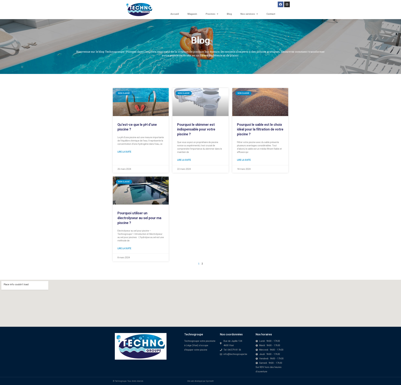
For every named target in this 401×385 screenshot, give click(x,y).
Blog (229, 14)
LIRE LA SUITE (124, 152)
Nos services (247, 14)
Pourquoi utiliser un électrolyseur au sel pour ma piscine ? (139, 218)
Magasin (192, 14)
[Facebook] (280, 4)
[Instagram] (287, 4)
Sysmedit (210, 381)
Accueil (174, 14)
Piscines (210, 14)
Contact (270, 14)
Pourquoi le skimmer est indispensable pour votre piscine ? (196, 129)
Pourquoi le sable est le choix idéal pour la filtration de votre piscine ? (260, 129)
